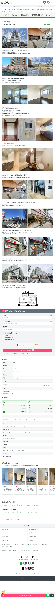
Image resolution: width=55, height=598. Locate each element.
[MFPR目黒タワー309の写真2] (40, 37)
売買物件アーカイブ (15, 550)
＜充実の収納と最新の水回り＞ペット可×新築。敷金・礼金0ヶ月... (7, 490)
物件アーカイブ (19, 573)
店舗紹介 (4, 533)
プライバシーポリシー (28, 573)
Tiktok (29, 568)
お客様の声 (31, 533)
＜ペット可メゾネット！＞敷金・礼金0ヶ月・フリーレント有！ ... (42, 491)
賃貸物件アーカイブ (6, 550)
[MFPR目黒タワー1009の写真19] (15, 273)
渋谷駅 (28, 505)
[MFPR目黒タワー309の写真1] (15, 37)
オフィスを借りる (5, 544)
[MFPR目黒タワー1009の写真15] (15, 218)
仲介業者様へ (44, 544)
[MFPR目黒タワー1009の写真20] (40, 273)
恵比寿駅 (36, 505)
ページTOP (26, 525)
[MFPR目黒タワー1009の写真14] (40, 189)
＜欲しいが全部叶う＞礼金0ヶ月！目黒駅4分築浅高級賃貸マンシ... (31, 490)
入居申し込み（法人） (25, 544)
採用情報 (11, 546)
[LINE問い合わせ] (48, 595)
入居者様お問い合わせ (36, 544)
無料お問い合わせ (48, 2)
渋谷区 (13, 512)
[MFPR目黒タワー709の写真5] (15, 94)
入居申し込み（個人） (15, 544)
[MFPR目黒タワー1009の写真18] (40, 246)
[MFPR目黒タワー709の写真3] (15, 66)
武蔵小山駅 (21, 505)
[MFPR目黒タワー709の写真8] (27, 129)
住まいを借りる (32, 529)
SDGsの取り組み (35, 550)
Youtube (32, 568)
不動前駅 (13, 505)
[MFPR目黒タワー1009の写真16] (40, 218)
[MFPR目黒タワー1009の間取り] (27, 298)
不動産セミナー (32, 536)
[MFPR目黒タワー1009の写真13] (15, 189)
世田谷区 (5, 512)
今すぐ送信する (28, 350)
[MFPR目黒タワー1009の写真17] (15, 246)
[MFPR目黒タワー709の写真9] (44, 129)
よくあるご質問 (5, 546)
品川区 (36, 512)
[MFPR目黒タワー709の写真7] (10, 129)
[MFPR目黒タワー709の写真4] (40, 66)
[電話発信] (52, 595)
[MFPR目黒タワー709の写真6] (40, 94)
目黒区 (21, 512)
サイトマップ (36, 573)
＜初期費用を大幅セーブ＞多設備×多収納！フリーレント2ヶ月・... (19, 490)
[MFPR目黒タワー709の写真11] (27, 159)
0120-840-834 (44, 2)
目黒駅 (5, 505)
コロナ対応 (28, 550)
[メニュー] (52, 2)
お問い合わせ (5, 529)
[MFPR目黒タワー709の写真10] (10, 159)
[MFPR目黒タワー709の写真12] (44, 159)
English (22, 550)
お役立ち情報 (5, 540)
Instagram (26, 568)
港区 (28, 512)
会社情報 (31, 540)
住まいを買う (5, 536)
